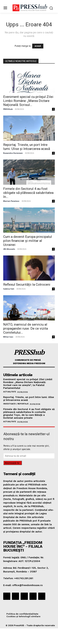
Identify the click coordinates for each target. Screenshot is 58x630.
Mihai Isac (8, 337)
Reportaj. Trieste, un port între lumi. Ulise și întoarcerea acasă (26, 147)
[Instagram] (15, 596)
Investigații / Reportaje (16, 404)
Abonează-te (12, 462)
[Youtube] (41, 596)
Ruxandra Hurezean (13, 153)
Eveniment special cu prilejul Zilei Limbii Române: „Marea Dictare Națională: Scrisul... (28, 101)
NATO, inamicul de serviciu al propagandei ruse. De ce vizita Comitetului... (25, 328)
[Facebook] (6, 596)
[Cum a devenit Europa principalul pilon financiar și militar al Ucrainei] (29, 220)
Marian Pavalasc (11, 201)
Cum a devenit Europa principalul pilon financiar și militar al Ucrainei (27, 241)
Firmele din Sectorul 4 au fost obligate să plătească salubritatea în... (28, 193)
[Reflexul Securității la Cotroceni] (29, 268)
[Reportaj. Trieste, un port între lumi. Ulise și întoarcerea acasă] (29, 128)
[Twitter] (33, 596)
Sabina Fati (8, 289)
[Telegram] (24, 596)
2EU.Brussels (9, 249)
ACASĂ (38, 46)
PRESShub (8, 109)
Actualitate (9, 392)
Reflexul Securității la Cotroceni (26, 284)
